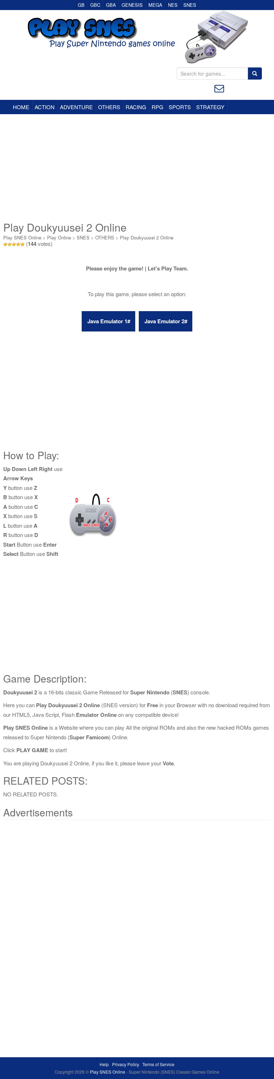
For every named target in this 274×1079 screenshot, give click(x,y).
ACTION (45, 107)
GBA (111, 4)
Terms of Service (158, 1064)
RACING (136, 107)
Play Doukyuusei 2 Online (146, 237)
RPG (157, 107)
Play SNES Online (22, 237)
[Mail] (219, 88)
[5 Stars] (22, 244)
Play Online (59, 237)
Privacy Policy (125, 1064)
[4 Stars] (18, 244)
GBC (95, 4)
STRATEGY (210, 107)
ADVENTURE (76, 107)
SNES (189, 4)
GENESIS (132, 4)
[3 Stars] (14, 244)
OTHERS (109, 107)
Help (104, 1064)
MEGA (155, 4)
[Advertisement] (137, 168)
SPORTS (180, 107)
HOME (21, 107)
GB (81, 4)
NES (173, 4)
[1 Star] (5, 244)
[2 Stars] (9, 244)
